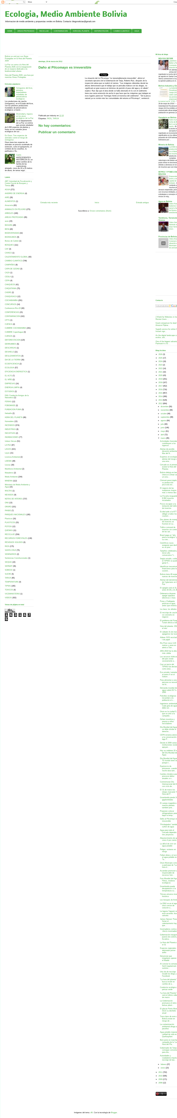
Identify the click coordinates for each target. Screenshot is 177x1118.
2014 (160, 396)
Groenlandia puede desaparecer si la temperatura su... (168, 888)
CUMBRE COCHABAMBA (15, 328)
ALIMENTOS (10, 201)
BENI (7, 229)
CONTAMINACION (61, 31)
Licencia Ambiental (12, 457)
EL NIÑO (8, 379)
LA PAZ (8, 445)
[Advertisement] (95, 43)
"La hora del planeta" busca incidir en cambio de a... (168, 981)
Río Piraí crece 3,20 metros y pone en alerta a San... (168, 645)
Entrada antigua (142, 202)
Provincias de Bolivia (167, 237)
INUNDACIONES (12, 437)
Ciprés (18, 155)
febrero (164, 1064)
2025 (160, 358)
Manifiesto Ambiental (13, 469)
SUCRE (8, 574)
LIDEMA (8, 461)
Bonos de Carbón (12, 241)
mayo (163, 431)
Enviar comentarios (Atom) (100, 211)
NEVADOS (9, 495)
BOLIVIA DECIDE (165, 58)
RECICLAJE (44, 31)
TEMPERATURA (11, 582)
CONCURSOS (10, 304)
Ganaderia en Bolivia (167, 117)
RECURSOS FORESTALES (16, 538)
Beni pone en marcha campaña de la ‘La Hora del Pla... (168, 1042)
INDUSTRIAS (10, 429)
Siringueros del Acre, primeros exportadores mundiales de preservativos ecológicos (24, 93)
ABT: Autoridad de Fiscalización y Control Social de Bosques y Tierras (18, 183)
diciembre (165, 406)
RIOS (49, 118)
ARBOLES (9, 213)
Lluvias (8, 465)
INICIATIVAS (10, 433)
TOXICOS (9, 590)
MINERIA (8, 481)
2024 (160, 361)
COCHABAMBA (11, 300)
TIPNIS (8, 586)
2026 (160, 354)
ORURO (8, 507)
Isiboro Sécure (10, 441)
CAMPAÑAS (10, 265)
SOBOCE (9, 570)
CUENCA (8, 324)
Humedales (9, 421)
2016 (160, 389)
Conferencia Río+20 (13, 308)
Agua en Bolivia (165, 201)
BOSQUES (9, 245)
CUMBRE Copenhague (14, 332)
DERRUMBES (10, 344)
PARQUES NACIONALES (15, 515)
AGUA (136, 31)
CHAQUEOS (10, 284)
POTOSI (8, 526)
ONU (7, 503)
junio (163, 428)
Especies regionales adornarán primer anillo (168, 950)
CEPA (7, 280)
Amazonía (9, 205)
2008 (160, 1083)
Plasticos (8, 519)
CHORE (8, 292)
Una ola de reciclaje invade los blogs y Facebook (168, 974)
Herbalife (8, 413)
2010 (160, 1076)
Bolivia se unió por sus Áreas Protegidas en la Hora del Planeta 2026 (18, 58)
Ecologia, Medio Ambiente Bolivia (66, 15)
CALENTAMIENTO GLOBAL (16, 257)
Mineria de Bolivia (166, 145)
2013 (160, 400)
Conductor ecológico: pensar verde (168, 988)
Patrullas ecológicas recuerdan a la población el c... (168, 698)
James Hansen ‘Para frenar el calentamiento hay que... (168, 922)
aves (7, 221)
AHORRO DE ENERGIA (14, 193)
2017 (160, 386)
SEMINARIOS (10, 554)
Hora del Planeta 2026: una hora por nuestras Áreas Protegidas (19, 76)
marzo (163, 438)
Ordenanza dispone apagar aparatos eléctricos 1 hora (167, 595)
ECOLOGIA (9, 368)
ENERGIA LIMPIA (12, 387)
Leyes (7, 453)
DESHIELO (9, 352)
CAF (6, 249)
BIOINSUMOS (10, 237)
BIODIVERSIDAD (12, 233)
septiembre (165, 417)
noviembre (165, 410)
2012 (160, 403)
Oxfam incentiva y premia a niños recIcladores (167, 721)
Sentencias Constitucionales (16, 558)
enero (163, 1068)
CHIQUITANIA (10, 288)
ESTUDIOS (9, 391)
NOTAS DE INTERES (13, 499)
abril (163, 435)
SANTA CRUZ (10, 550)
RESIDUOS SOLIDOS (14, 542)
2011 (160, 1072)
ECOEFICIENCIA (12, 364)
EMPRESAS (10, 383)
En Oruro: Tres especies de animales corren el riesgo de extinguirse (16, 137)
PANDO (8, 510)
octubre (164, 414)
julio (162, 424)
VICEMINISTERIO (12, 594)
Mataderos (9, 473)
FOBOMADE (10, 405)
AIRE (7, 197)
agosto (164, 420)
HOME (9, 31)
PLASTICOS (10, 522)
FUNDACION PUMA (13, 409)
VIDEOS (8, 598)
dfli (91, 1112)
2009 (160, 1079)
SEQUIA (8, 562)
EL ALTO (8, 376)
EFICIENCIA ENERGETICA (16, 372)
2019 (160, 379)
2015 (160, 393)
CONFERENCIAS (12, 312)
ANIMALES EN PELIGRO (15, 209)
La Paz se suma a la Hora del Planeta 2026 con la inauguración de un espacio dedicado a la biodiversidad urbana (18, 68)
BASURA (8, 225)
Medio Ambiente (11, 477)
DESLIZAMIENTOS (13, 356)
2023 (160, 365)
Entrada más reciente (49, 202)
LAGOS (8, 449)
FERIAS (8, 402)
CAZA (7, 273)
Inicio (97, 202)
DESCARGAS (10, 348)
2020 (160, 375)
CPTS (7, 320)
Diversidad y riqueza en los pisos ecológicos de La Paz (24, 116)
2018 (160, 382)
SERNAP (8, 566)
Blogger (114, 1112)
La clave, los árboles (168, 609)
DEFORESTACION (101, 31)
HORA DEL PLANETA (81, 31)
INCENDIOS (10, 425)
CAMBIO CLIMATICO (121, 31)
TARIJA (56, 118)
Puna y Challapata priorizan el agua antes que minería (168, 603)
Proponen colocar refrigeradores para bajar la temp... (168, 813)
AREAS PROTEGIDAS (25, 31)
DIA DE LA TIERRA (13, 360)
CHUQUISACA (11, 296)
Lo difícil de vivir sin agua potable (168, 845)
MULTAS (8, 491)
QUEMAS (9, 530)
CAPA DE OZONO (12, 269)
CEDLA (8, 277)
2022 (160, 368)
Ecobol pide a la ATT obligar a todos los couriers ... (168, 514)
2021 (160, 372)
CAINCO (8, 253)
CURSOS (8, 336)
